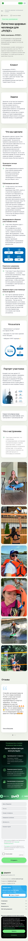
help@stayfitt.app (12, 881)
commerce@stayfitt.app (17, 879)
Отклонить (14, 935)
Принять (14, 931)
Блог (2, 11)
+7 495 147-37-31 (10, 883)
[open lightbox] (14, 483)
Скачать (20, 3)
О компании (4, 901)
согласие (9, 840)
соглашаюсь (7, 846)
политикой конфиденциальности (14, 927)
